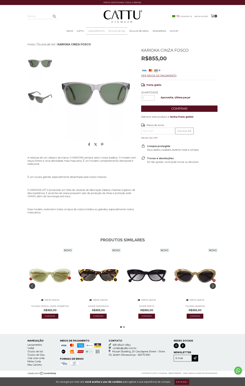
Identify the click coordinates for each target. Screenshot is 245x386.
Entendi (182, 382)
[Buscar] (54, 16)
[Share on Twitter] (95, 144)
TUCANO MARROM (195, 306)
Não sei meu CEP (149, 137)
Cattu (80, 31)
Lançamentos (96, 31)
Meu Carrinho (35, 365)
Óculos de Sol (117, 31)
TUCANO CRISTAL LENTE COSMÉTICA (50, 306)
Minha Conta (34, 361)
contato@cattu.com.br (124, 348)
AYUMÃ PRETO (146, 306)
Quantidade (149, 92)
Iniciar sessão (201, 16)
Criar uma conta (36, 358)
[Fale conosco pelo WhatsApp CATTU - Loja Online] (238, 370)
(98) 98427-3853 (121, 345)
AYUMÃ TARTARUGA (98, 306)
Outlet (174, 31)
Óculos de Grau (139, 31)
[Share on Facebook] (89, 144)
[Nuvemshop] (42, 374)
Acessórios (159, 31)
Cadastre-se (186, 16)
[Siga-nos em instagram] (176, 345)
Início (69, 31)
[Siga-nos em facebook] (182, 345)
